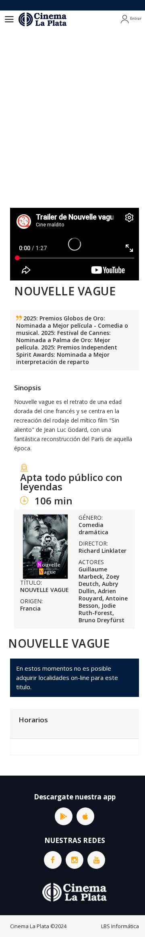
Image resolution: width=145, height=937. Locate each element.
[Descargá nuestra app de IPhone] (85, 816)
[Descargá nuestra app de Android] (63, 816)
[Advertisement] (72, 125)
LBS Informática (120, 926)
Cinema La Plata (29, 926)
